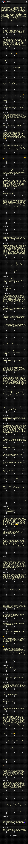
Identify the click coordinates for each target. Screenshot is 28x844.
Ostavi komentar (14, 835)
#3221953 (3, 4)
